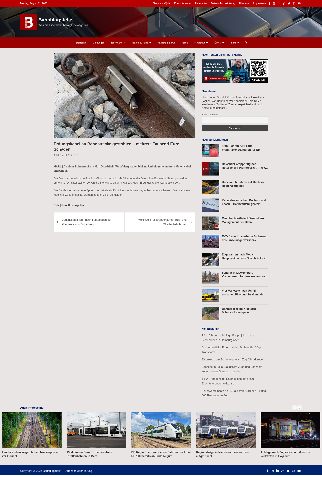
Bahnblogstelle (55, 19)
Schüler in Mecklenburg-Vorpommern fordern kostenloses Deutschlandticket (244, 276)
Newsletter (201, 3)
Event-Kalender (182, 3)
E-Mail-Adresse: (210, 114)
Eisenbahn (116, 42)
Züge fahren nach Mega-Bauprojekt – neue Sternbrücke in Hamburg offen (244, 258)
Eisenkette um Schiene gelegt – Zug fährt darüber (233, 359)
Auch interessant (31, 407)
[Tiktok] (283, 3)
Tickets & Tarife (140, 42)
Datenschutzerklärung (223, 3)
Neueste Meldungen (215, 139)
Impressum (259, 3)
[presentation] (294, 407)
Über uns (244, 3)
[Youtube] (299, 3)
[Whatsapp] (293, 3)
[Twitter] (288, 3)
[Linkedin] (279, 3)
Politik (184, 42)
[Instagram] (274, 3)
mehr (233, 42)
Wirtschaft (199, 42)
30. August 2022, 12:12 (67, 155)
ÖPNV (217, 42)
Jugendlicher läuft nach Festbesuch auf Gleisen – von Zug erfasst (86, 222)
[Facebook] (269, 3)
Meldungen (98, 42)
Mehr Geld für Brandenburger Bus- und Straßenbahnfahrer (162, 222)
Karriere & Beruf (166, 42)
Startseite (81, 42)
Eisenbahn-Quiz (161, 3)
